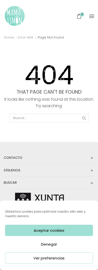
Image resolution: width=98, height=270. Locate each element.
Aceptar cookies (49, 230)
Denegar (49, 244)
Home (9, 37)
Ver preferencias (49, 258)
